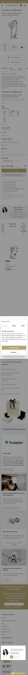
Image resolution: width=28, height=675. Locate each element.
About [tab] (23, 325)
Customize (13, 352)
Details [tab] (14, 325)
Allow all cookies (14, 347)
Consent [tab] (5, 325)
